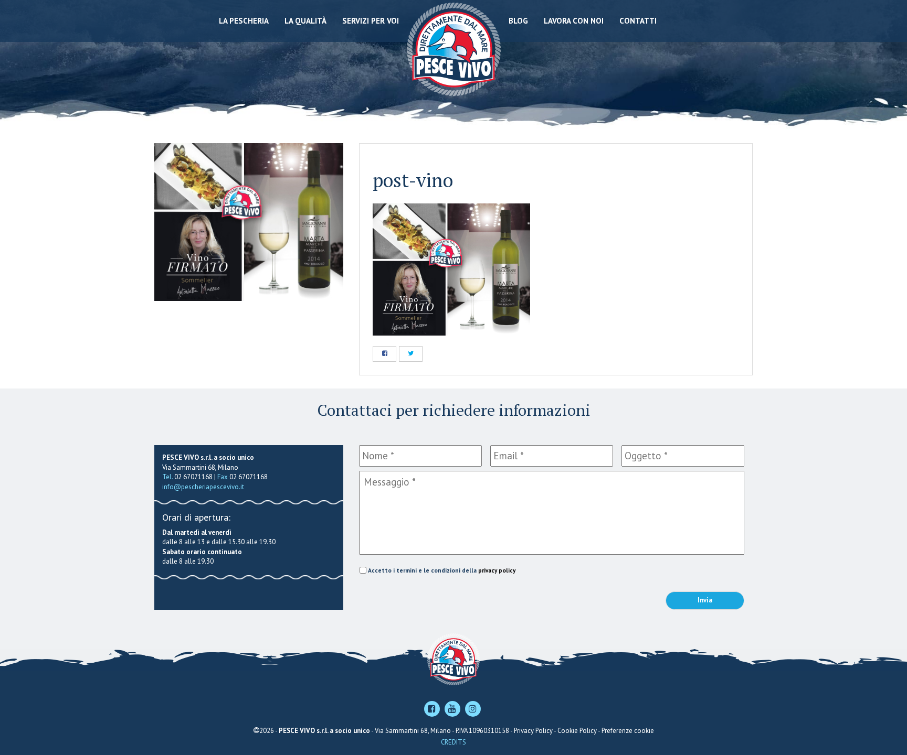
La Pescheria (244, 21)
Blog (518, 21)
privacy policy (496, 570)
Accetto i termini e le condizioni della (441, 570)
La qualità (305, 21)
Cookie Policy (577, 730)
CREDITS (453, 742)
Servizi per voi (370, 21)
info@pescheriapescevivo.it (203, 486)
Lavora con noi (574, 21)
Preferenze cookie (628, 730)
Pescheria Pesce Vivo (454, 48)
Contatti (638, 21)
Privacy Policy (533, 730)
